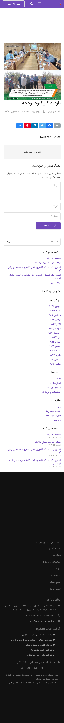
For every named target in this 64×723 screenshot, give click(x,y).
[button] (32, 4)
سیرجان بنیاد (36, 111)
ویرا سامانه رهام (16, 683)
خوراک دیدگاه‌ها (53, 416)
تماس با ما (55, 589)
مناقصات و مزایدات (51, 392)
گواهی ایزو (56, 283)
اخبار (23, 111)
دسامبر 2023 (54, 360)
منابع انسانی (55, 582)
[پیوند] (60, 3)
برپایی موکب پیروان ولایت (48, 263)
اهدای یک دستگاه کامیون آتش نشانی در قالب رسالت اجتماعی (35, 276)
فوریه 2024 (55, 351)
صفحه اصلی (55, 548)
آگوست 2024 (54, 333)
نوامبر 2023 (55, 364)
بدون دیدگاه (10, 111)
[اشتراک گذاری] (49, 125)
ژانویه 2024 (55, 355)
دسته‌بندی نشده (53, 387)
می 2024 (56, 337)
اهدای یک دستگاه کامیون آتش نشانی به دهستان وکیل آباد (34, 268)
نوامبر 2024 (55, 320)
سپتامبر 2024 (54, 328)
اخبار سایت (55, 383)
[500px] (22, 668)
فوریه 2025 (55, 311)
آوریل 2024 (55, 342)
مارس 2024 (55, 346)
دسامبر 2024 (55, 315)
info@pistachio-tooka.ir (43, 621)
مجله (58, 568)
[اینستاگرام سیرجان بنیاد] (35, 668)
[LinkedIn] (42, 668)
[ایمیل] (57, 125)
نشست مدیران (53, 258)
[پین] (27, 125)
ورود (59, 407)
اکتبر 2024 (56, 324)
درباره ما (57, 555)
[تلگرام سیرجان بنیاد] (28, 668)
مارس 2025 (55, 306)
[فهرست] (39, 4)
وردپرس (57, 420)
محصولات (56, 575)
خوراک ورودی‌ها (53, 411)
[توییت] (42, 125)
